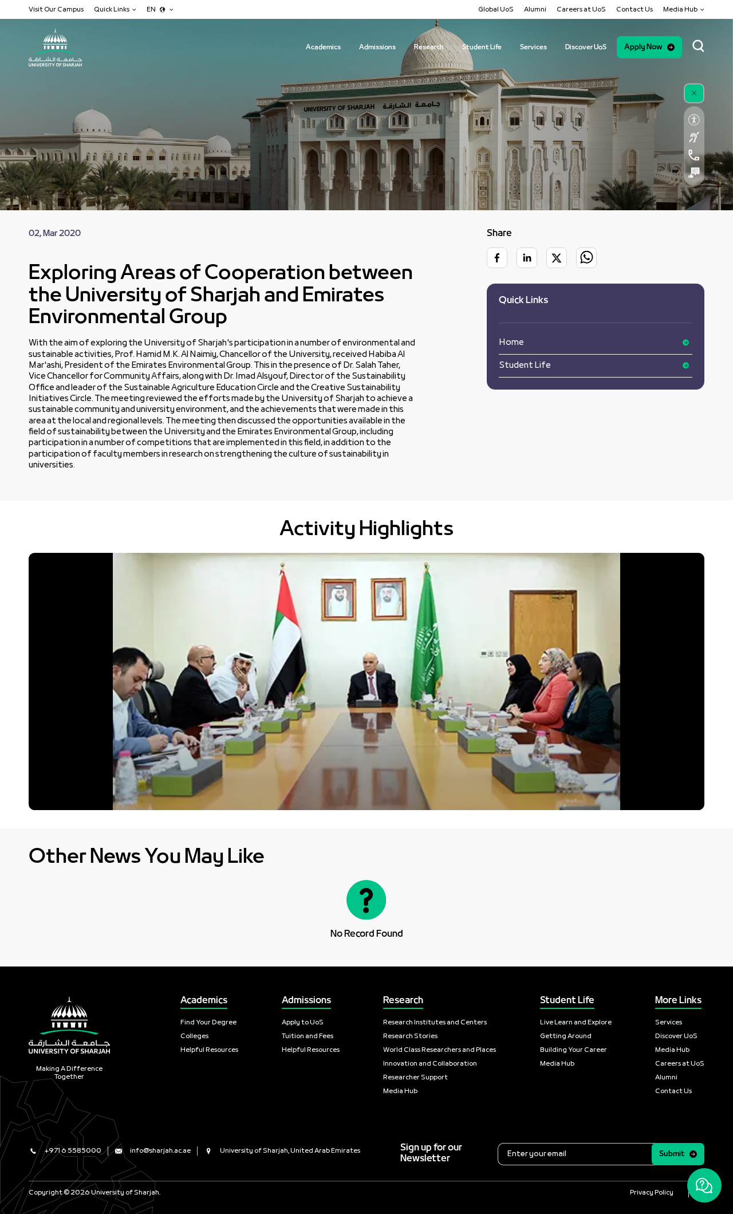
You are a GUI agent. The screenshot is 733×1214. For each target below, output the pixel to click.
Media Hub (400, 1091)
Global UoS (496, 9)
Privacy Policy (651, 1192)
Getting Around (566, 1036)
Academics (323, 47)
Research (429, 47)
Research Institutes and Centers (435, 1022)
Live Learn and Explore (576, 1022)
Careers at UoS (581, 9)
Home (511, 342)
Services (533, 47)
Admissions (377, 47)
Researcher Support (415, 1077)
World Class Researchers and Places (439, 1050)
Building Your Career (573, 1050)
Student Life (482, 47)
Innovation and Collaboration (430, 1063)
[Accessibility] (694, 120)
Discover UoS (585, 47)
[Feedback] (694, 173)
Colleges (194, 1036)
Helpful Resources (209, 1050)
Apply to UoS (303, 1022)
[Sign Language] (694, 137)
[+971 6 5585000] (694, 155)
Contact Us (634, 9)
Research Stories (410, 1036)
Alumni (535, 9)
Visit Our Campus (56, 9)
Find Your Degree (208, 1022)
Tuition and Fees (307, 1036)
